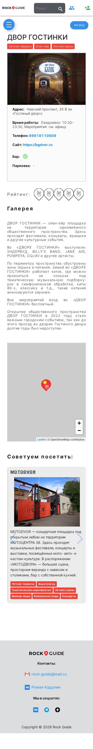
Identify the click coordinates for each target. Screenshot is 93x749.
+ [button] (79, 423)
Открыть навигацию (9, 24)
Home (13, 8)
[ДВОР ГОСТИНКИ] (46, 385)
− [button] (79, 430)
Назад (79, 25)
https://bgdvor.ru (38, 145)
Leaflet (41, 439)
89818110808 (42, 135)
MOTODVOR (23, 472)
